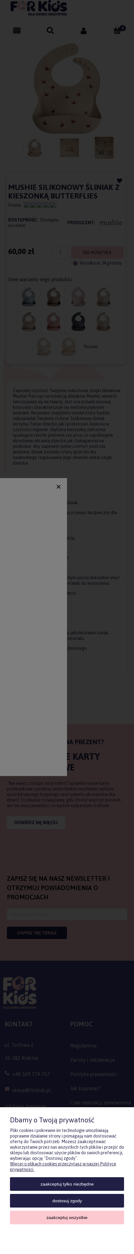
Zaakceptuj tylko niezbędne (67, 1184)
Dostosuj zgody (67, 1200)
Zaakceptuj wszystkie (67, 1217)
